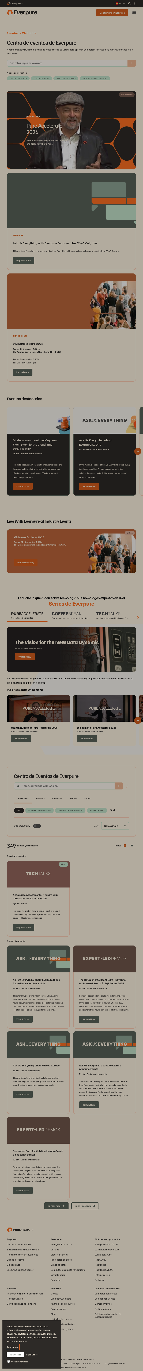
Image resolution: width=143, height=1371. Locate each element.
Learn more (12, 1346)
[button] (17, 1361)
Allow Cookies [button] (15, 1354)
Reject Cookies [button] (32, 1354)
